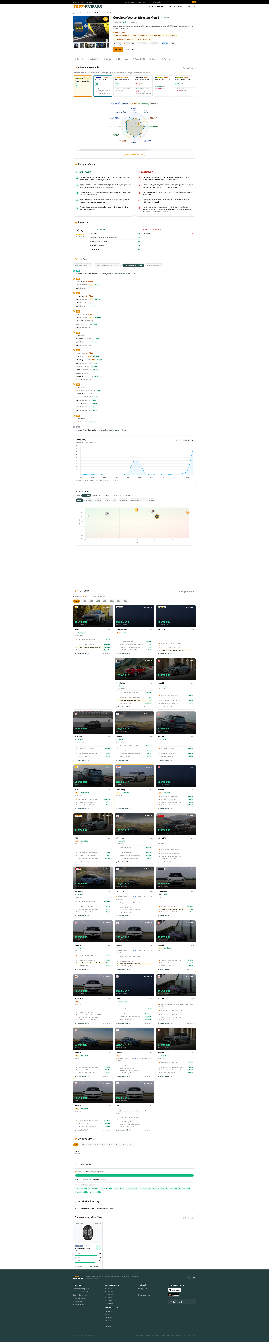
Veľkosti (142, 44)
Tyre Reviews (79, 338)
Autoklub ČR (79, 321)
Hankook (108, 1326)
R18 (110, 1145)
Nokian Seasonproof (126, 1014)
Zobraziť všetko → (189, 1218)
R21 (131, 1145)
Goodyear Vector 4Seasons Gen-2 (125, 274)
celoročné (89, 13)
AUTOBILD (79, 370)
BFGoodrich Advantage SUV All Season (131, 644)
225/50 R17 (109, 1297)
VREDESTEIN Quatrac (167, 749)
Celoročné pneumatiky (80, 1295)
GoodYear (80, 13)
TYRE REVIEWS (80, 390)
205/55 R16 (109, 1289)
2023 (105, 601)
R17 (103, 1145)
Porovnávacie (142, 2)
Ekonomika (144, 103)
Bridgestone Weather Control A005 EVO (90, 1015)
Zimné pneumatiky (175, 7)
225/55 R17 (109, 1300)
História (154, 59)
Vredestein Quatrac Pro (127, 1019)
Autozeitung (79, 360)
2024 (98, 601)
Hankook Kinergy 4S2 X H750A (129, 650)
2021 (119, 601)
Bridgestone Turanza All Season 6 (171, 643)
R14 (82, 1145)
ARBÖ (77, 324)
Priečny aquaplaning (145, 39)
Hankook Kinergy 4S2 (84, 756)
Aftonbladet (79, 394)
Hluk (114, 500)
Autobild (78, 285)
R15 (89, 1145)
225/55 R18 (117, 495)
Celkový (79, 500)
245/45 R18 (109, 1303)
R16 (96, 1145)
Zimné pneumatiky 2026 (81, 1292)
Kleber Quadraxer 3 (125, 703)
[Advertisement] (134, 569)
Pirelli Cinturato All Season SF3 (129, 692)
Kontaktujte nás (156, 2)
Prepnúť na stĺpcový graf (135, 154)
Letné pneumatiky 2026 (81, 1289)
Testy (118, 44)
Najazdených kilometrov (137, 500)
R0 (76, 1145)
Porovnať (131, 49)
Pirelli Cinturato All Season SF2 (87, 802)
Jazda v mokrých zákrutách (124, 39)
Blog (138, 1292)
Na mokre (116, 103)
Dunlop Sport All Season (127, 961)
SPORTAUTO (79, 376)
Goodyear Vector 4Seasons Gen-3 (130, 647)
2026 (84, 601)
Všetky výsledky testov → (187, 592)
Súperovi (109, 59)
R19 (117, 1145)
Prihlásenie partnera (143, 1295)
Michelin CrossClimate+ (168, 1072)
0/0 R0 (77, 1151)
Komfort (153, 103)
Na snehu (125, 103)
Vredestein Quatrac (125, 848)
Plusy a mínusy (123, 59)
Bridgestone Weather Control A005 (130, 1117)
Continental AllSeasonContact (87, 1070)
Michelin (107, 1314)
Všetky (77, 601)
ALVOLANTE (79, 373)
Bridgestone (109, 1317)
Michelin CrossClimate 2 (127, 751)
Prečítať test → (107, 653)
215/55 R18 (86, 495)
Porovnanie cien (129, 2)
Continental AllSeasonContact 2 (87, 639)
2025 (91, 601)
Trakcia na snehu (157, 35)
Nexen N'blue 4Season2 (168, 756)
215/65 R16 (107, 495)
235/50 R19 (96, 495)
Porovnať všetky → (189, 68)
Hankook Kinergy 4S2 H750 (86, 644)
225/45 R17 (109, 1291)
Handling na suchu (140, 35)
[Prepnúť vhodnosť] (107, 40)
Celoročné (191, 7)
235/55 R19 (127, 495)
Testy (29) (80, 59)
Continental (109, 1311)
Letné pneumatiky (156, 7)
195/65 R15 (109, 1294)
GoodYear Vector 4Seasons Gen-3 (89, 647)
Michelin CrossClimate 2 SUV (87, 855)
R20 (124, 1145)
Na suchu (134, 103)
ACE (77, 366)
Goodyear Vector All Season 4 (118, 430)
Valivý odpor (172, 35)
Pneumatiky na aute (79, 1298)
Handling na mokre (122, 35)
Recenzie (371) (140, 59)
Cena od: (130, 44)
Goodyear (108, 1320)
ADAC (77, 356)
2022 (112, 601)
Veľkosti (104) (95, 59)
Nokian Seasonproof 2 (84, 650)
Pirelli (106, 1323)
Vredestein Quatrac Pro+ (168, 858)
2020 (125, 601)
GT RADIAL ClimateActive (168, 754)
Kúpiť (119, 49)
